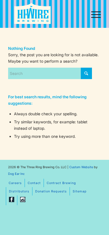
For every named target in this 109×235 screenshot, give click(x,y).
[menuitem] (93, 14)
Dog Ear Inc (16, 174)
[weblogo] (32, 14)
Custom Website (81, 167)
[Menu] (93, 14)
